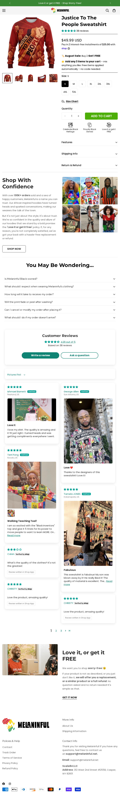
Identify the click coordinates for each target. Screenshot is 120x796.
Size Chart (72, 101)
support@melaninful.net (84, 760)
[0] (114, 10)
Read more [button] (13, 535)
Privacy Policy (10, 763)
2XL (100, 84)
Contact (7, 747)
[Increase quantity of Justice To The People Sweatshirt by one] (78, 116)
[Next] (110, 3)
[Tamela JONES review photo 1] (88, 533)
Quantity (67, 108)
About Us (67, 725)
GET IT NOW (69, 697)
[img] (14, 387)
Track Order (9, 752)
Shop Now (14, 249)
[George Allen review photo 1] (88, 431)
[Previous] (9, 3)
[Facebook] (3, 784)
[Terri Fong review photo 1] (31, 485)
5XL (75, 92)
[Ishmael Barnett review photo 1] (31, 409)
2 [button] (56, 630)
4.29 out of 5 (68, 342)
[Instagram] (10, 784)
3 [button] (61, 630)
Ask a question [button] (79, 355)
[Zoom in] (51, 21)
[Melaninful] (60, 10)
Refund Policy (10, 768)
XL (92, 84)
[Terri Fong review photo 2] (11, 513)
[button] (69, 30)
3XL (109, 84)
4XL (66, 92)
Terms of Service (12, 757)
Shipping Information (74, 731)
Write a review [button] (40, 355)
